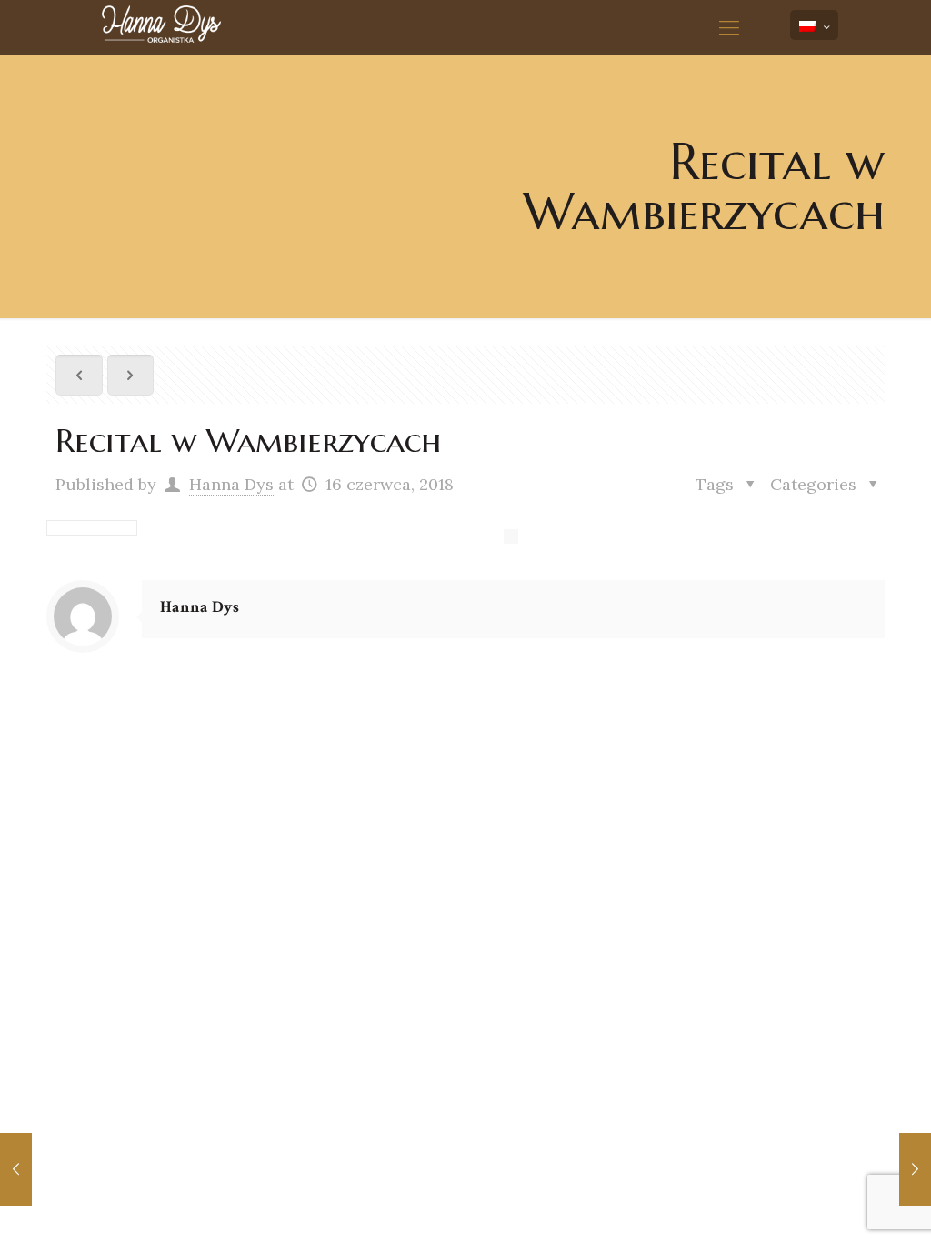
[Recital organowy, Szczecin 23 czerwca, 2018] (915, 1169)
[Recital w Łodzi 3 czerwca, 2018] (16, 1169)
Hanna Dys (231, 484)
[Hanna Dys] (193, 27)
